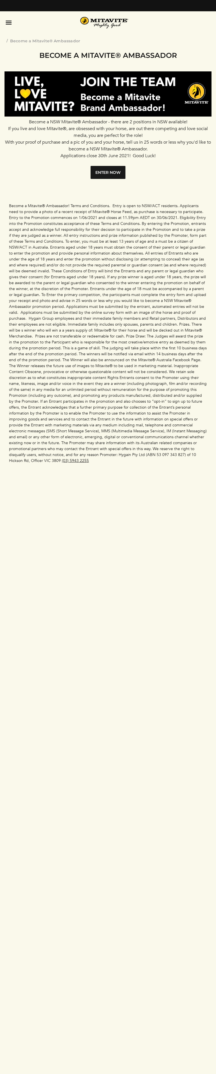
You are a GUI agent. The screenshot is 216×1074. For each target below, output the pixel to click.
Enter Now (108, 172)
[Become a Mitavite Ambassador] (108, 115)
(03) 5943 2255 (75, 460)
